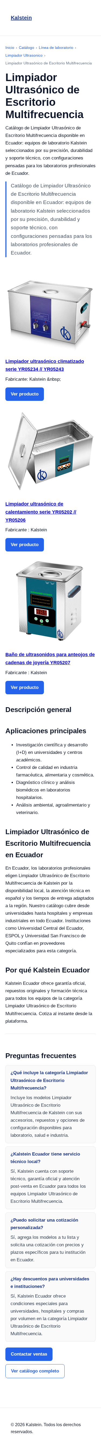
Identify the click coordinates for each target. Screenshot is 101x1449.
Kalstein (21, 18)
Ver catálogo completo (35, 1371)
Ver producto (25, 394)
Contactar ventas (29, 1354)
